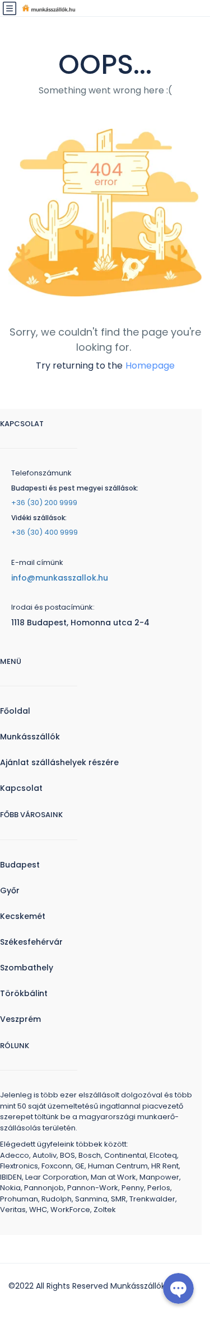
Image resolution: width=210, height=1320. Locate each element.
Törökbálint (24, 993)
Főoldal (15, 710)
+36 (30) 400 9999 (44, 532)
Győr (10, 890)
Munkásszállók (30, 736)
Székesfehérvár (31, 941)
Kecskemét (22, 916)
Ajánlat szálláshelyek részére (59, 762)
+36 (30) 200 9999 (44, 502)
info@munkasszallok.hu (59, 577)
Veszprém (20, 1019)
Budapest (20, 864)
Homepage (150, 365)
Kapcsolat (21, 788)
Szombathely (26, 967)
